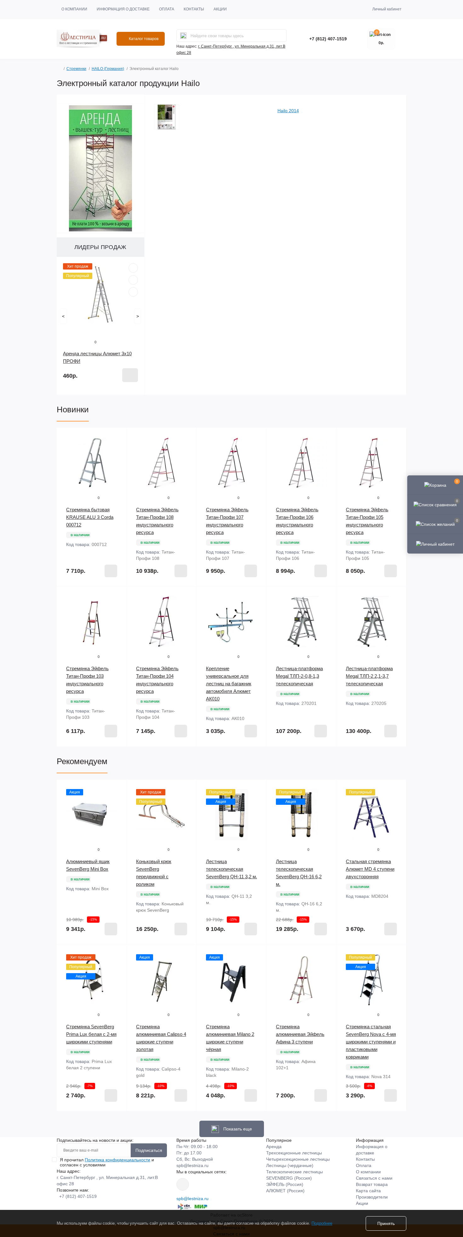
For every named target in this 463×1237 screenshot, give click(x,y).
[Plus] (114, 756)
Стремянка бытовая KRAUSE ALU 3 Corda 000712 (89, 517)
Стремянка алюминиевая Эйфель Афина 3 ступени (300, 1034)
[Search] (183, 35)
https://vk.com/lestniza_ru (182, 1184)
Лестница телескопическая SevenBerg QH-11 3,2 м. (231, 869)
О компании (74, 9)
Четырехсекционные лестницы (298, 1159)
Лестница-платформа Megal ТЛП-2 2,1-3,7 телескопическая (369, 676)
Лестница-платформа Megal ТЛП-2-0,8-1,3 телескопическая (299, 676)
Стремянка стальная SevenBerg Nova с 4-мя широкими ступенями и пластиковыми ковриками (371, 1042)
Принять (386, 1223)
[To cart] (130, 375)
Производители (372, 1196)
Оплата (166, 9)
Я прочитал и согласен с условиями (107, 1162)
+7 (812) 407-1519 (328, 38)
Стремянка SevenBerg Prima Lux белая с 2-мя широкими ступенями (91, 1034)
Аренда (274, 1146)
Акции (220, 9)
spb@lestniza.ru (192, 1165)
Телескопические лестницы (294, 1171)
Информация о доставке (123, 9)
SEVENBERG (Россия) (289, 1178)
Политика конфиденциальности (117, 1159)
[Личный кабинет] (435, 543)
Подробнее (322, 1223)
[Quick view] (133, 268)
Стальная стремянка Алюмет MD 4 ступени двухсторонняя (370, 869)
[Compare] (133, 292)
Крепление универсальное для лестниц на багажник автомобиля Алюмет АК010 (228, 683)
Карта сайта (368, 1190)
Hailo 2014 (288, 110)
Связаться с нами (374, 1178)
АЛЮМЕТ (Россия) (285, 1190)
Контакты (194, 9)
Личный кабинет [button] (387, 9)
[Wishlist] (133, 280)
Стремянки (76, 69)
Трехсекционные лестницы (294, 1152)
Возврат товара (372, 1184)
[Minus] (69, 756)
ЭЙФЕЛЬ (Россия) (284, 1184)
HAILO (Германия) (108, 69)
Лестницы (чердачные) (289, 1165)
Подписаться (148, 1150)
